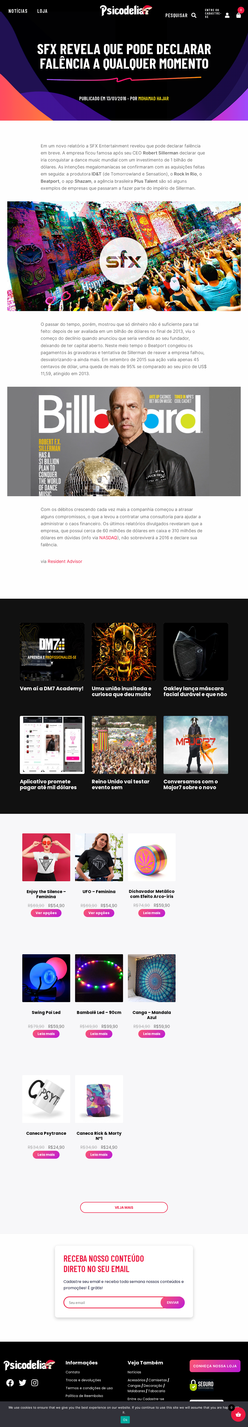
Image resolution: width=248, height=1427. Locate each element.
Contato (73, 1372)
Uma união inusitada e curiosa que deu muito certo (121, 694)
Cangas (134, 1385)
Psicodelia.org (126, 10)
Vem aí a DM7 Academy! (52, 688)
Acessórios (137, 1380)
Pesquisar (177, 15)
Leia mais (151, 912)
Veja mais (124, 1207)
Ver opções (46, 912)
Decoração (153, 1385)
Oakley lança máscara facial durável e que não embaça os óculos (195, 694)
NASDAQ (108, 537)
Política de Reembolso (84, 1395)
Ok (125, 1420)
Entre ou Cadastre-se (146, 1399)
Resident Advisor (65, 561)
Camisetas (157, 1380)
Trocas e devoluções (83, 1380)
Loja (42, 11)
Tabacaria (156, 1391)
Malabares (136, 1391)
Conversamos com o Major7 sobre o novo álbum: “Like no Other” (192, 787)
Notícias (18, 11)
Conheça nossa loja (215, 1366)
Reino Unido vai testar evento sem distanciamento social (122, 787)
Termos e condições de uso (89, 1388)
